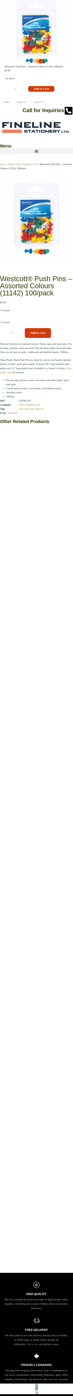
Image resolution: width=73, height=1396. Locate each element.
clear (10, 372)
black (69, 368)
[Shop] (36, 1387)
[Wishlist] (36, 1390)
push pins (29, 409)
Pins (35, 164)
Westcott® (12, 413)
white (2, 372)
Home (7, 102)
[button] (36, 151)
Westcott (39, 409)
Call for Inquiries (43, 110)
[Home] (36, 1385)
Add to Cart (41, 88)
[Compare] (36, 1393)
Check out (32, 1344)
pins (21, 409)
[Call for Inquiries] (68, 110)
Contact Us (38, 102)
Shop (10, 164)
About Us (21, 102)
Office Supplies (23, 164)
